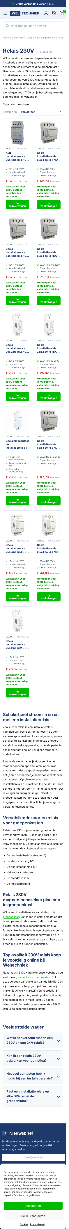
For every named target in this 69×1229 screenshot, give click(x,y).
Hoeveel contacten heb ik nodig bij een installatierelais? (29, 1076)
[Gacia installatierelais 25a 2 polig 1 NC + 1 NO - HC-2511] (49, 325)
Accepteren (33, 1205)
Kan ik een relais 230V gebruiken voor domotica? (26, 1058)
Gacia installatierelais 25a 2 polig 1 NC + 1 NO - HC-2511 (48, 348)
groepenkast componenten (33, 977)
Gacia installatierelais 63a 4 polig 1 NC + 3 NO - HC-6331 (48, 252)
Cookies (24, 1224)
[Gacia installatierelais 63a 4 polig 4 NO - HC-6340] (49, 133)
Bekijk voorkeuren (33, 1216)
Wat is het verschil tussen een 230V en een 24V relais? (29, 1040)
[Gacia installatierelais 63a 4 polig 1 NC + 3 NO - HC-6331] (49, 229)
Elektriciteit (18, 37)
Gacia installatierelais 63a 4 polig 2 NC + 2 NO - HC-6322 (48, 444)
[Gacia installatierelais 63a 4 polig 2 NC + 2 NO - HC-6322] (49, 421)
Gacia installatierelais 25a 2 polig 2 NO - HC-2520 (17, 644)
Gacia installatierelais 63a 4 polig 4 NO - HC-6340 (48, 156)
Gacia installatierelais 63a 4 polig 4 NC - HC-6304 (17, 252)
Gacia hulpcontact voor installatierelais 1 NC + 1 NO (17, 444)
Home (6, 37)
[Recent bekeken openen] (54, 13)
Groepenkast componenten (40, 37)
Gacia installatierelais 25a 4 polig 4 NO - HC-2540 (17, 548)
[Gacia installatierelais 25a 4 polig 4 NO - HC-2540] (17, 525)
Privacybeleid (37, 1224)
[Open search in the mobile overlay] (33, 26)
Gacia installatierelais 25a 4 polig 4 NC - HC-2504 (48, 548)
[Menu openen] (5, 13)
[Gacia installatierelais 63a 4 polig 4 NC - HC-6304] (17, 229)
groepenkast (11, 916)
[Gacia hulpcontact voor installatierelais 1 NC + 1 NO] (17, 421)
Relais (61, 37)
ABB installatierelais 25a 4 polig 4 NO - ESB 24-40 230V (17, 156)
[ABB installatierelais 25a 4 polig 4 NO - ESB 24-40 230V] (17, 133)
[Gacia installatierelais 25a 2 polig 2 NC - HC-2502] (17, 325)
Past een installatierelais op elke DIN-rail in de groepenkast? (27, 1096)
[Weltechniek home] (24, 13)
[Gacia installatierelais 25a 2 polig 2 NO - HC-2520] (17, 621)
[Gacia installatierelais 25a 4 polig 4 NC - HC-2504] (49, 525)
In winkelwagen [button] (17, 204)
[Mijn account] (46, 13)
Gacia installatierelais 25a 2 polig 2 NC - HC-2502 (17, 348)
